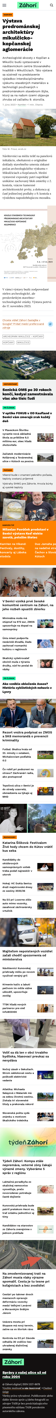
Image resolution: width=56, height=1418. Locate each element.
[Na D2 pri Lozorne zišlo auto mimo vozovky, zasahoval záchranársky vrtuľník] (45, 905)
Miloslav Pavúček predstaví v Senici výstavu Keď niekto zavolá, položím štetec (25, 533)
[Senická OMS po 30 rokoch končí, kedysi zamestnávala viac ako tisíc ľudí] (28, 365)
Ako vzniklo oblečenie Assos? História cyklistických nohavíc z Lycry (27, 688)
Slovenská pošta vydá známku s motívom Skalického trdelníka (15, 1117)
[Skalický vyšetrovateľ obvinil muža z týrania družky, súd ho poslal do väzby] (45, 663)
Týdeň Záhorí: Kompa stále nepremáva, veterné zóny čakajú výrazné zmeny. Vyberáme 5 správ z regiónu (27, 1167)
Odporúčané (10, 384)
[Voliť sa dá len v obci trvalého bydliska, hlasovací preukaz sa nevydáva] (28, 1033)
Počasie (8, 470)
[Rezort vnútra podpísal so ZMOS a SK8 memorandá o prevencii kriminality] (28, 713)
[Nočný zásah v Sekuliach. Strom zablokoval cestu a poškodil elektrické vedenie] (45, 1075)
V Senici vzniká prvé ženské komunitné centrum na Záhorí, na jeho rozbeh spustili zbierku (27, 605)
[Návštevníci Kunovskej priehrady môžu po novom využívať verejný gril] (45, 972)
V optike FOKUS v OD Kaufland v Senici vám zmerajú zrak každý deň (27, 417)
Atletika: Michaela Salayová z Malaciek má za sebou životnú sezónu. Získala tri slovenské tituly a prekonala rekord (18, 1097)
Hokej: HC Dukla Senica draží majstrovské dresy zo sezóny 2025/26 (17, 887)
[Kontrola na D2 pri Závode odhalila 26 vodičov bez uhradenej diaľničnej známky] (45, 1344)
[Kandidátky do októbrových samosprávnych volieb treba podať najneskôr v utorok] (45, 867)
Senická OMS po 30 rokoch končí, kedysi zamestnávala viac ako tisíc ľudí (27, 394)
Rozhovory (10, 837)
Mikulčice (23, 342)
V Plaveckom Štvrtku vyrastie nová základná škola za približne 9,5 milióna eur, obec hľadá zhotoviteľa (16, 437)
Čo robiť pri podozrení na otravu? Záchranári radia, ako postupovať (18, 773)
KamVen (8, 15)
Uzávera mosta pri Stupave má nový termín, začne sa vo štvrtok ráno (17, 1325)
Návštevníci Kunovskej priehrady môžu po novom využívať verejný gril (18, 972)
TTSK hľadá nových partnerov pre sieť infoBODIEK (14, 1008)
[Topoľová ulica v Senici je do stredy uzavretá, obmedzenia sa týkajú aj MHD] (45, 791)
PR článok (9, 408)
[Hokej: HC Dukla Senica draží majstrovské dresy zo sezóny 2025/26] (45, 887)
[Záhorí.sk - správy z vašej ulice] (28, 5)
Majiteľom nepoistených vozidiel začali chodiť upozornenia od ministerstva (27, 955)
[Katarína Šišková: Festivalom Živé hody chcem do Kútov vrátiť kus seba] (28, 818)
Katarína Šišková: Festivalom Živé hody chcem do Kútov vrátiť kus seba (27, 846)
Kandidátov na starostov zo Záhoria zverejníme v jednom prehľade (17, 1229)
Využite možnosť (21, 1388)
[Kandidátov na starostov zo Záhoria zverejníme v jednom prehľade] (45, 1229)
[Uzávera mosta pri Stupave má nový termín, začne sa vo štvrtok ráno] (45, 1325)
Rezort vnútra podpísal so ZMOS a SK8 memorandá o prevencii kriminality (27, 736)
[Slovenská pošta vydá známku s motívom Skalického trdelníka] (45, 1117)
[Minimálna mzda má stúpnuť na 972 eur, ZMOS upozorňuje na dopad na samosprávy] (45, 623)
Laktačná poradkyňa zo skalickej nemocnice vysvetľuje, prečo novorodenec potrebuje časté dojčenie (16, 1189)
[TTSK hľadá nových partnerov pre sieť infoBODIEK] (45, 1008)
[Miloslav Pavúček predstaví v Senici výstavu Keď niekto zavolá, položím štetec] (28, 506)
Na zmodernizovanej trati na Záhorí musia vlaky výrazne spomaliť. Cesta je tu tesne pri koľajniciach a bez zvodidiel (25, 1279)
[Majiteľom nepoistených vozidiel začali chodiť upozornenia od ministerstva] (28, 932)
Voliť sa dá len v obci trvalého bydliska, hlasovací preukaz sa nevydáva (25, 1056)
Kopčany (8, 342)
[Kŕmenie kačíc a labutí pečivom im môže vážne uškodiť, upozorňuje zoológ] (45, 990)
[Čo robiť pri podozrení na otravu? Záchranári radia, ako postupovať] (45, 773)
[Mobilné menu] (4, 5)
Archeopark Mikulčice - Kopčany (23, 336)
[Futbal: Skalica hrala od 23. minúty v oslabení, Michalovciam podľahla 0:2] (45, 755)
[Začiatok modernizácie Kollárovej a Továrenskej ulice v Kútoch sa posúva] (45, 457)
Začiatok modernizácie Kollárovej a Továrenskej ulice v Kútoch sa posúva (17, 457)
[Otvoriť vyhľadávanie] (52, 5)
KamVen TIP (8, 525)
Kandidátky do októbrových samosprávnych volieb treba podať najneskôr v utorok (17, 867)
